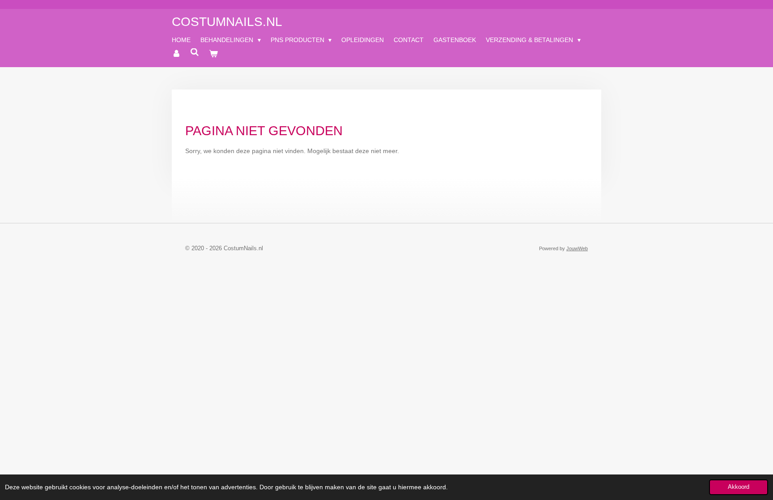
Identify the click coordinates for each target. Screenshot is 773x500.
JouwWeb (577, 248)
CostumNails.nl (227, 22)
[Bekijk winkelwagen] (213, 53)
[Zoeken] (195, 52)
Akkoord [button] (738, 487)
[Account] (176, 53)
